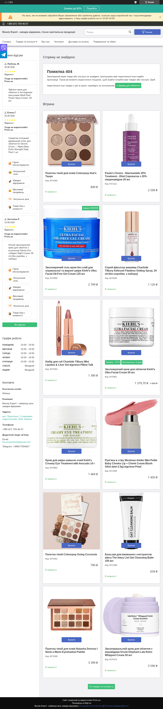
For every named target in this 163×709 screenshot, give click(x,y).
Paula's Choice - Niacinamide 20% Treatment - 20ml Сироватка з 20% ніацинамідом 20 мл (126, 176)
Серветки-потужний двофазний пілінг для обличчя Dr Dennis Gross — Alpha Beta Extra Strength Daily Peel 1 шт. (19, 145)
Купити (71, 164)
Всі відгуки (19, 324)
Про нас (45, 41)
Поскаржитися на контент (91, 706)
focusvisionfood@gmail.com (16, 442)
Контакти (59, 41)
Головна (6, 41)
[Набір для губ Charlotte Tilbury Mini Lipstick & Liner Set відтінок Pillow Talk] (71, 328)
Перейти (92, 8)
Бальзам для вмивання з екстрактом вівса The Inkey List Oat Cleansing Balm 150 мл (129, 557)
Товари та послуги (25, 41)
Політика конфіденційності (116, 706)
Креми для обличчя (129, 85)
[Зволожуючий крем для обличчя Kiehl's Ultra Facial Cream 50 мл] (131, 328)
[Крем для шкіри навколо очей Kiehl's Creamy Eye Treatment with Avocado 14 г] (71, 426)
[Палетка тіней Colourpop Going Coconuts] (71, 521)
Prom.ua (96, 700)
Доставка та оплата (78, 41)
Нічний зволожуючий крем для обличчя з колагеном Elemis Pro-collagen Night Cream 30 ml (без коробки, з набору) (20, 252)
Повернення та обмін (104, 41)
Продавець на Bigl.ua (81, 703)
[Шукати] (130, 32)
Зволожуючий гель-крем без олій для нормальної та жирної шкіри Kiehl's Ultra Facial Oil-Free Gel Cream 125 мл (71, 270)
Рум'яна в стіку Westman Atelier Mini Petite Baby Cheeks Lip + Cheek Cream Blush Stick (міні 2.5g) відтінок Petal (131, 463)
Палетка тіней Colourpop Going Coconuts (71, 554)
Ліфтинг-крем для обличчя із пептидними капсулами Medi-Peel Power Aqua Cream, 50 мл (20, 95)
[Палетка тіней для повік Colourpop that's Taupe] (71, 139)
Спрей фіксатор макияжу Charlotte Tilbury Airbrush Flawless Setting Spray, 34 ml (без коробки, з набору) (131, 270)
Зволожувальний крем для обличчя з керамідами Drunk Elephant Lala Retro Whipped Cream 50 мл (128, 651)
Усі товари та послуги (100, 686)
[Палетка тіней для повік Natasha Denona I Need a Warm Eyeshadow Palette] (71, 615)
